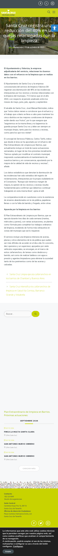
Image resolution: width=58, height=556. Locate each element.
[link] (54, 28)
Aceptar (8, 551)
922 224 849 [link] (9, 497)
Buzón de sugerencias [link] (13, 499)
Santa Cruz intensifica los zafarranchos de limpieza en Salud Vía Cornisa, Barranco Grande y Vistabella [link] (28, 290)
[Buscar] (35, 314)
